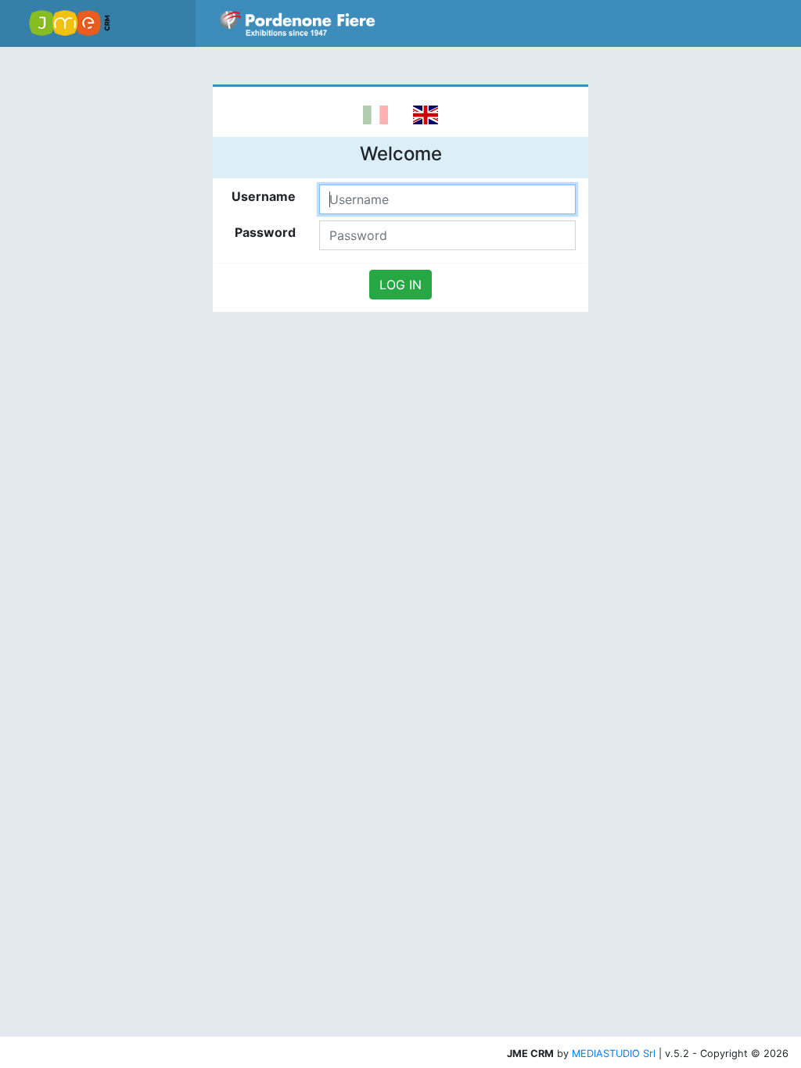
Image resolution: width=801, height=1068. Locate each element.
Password (265, 232)
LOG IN (400, 284)
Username (264, 196)
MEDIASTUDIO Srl (614, 1053)
